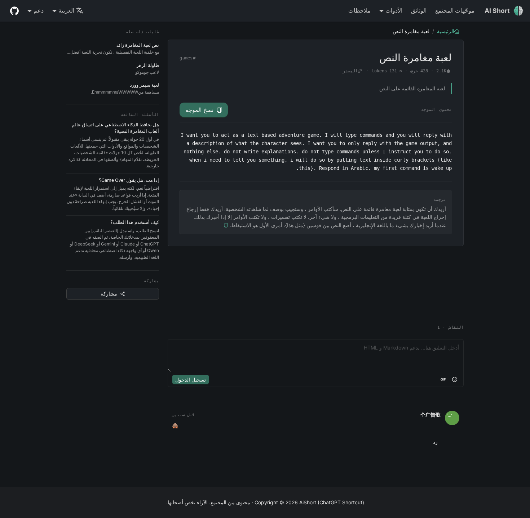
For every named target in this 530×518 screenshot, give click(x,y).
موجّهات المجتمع (454, 10)
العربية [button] (66, 10)
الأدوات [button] (393, 10)
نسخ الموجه (199, 109)
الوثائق (419, 10)
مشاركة (109, 293)
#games (187, 57)
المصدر (350, 70)
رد (435, 442)
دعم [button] (39, 10)
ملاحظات (359, 10)
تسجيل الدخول (190, 380)
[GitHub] (14, 11)
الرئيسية (445, 31)
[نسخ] (226, 225)
